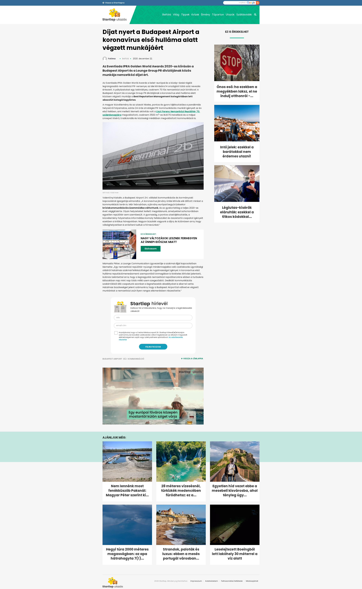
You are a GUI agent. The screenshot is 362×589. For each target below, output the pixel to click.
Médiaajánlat (252, 581)
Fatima (112, 58)
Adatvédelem (211, 581)
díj (125, 358)
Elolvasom (151, 248)
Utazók (230, 14)
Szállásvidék (244, 14)
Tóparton (218, 14)
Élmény (205, 14)
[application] (153, 396)
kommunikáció (136, 358)
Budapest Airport (112, 358)
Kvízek (195, 14)
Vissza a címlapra (193, 358)
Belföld (166, 14)
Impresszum (196, 581)
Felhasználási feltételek (232, 581)
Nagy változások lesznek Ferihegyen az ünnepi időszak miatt (169, 240)
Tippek (185, 14)
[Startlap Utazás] (116, 15)
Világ (176, 14)
